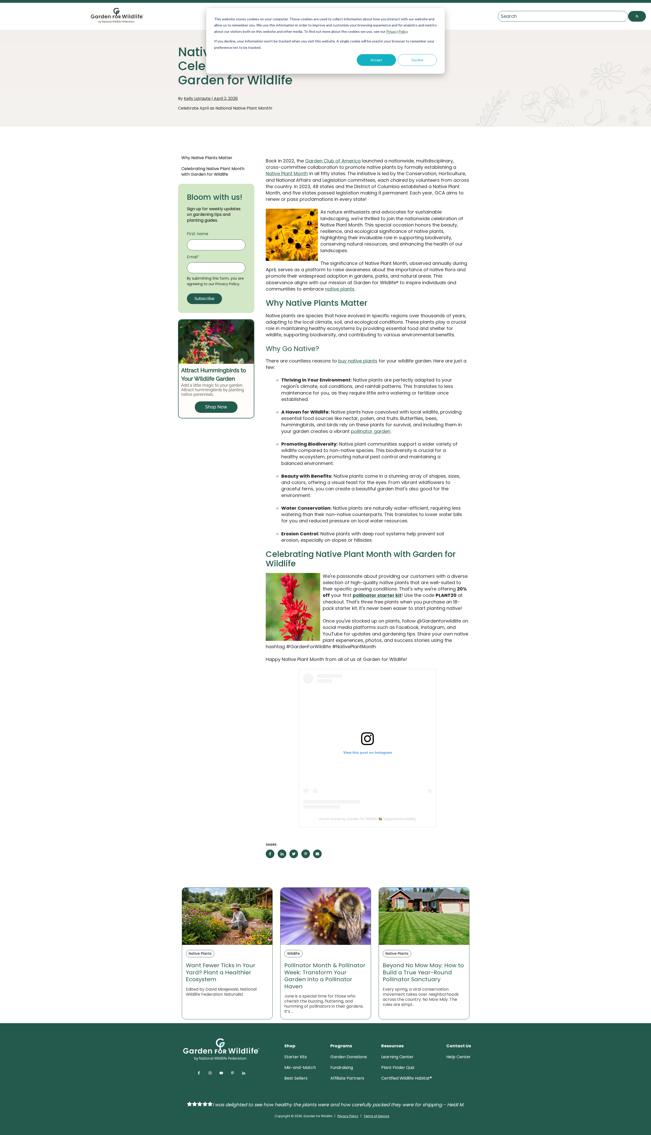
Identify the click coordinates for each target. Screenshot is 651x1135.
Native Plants (200, 953)
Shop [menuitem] (289, 1046)
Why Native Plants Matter (206, 158)
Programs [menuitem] (341, 1046)
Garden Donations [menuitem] (348, 1057)
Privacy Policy (397, 31)
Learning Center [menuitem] (397, 1057)
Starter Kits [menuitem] (295, 1057)
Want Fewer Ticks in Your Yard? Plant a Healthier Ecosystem (220, 972)
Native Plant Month (287, 173)
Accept (376, 60)
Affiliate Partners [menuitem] (347, 1078)
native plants (339, 289)
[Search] (637, 16)
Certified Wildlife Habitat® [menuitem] (406, 1078)
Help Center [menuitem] (458, 1057)
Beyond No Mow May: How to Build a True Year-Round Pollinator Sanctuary (423, 972)
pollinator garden (370, 431)
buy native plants (357, 361)
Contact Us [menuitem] (458, 1046)
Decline (417, 60)
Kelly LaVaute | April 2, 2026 (211, 98)
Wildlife (293, 953)
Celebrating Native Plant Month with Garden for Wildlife (212, 171)
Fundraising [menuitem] (341, 1067)
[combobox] (563, 16)
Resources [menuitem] (392, 1046)
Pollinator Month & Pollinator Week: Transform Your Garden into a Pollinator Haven (324, 975)
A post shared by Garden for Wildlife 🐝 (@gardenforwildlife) (367, 819)
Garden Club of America (333, 161)
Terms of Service (376, 1116)
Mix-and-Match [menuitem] (300, 1067)
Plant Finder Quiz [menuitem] (398, 1067)
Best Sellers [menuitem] (295, 1078)
